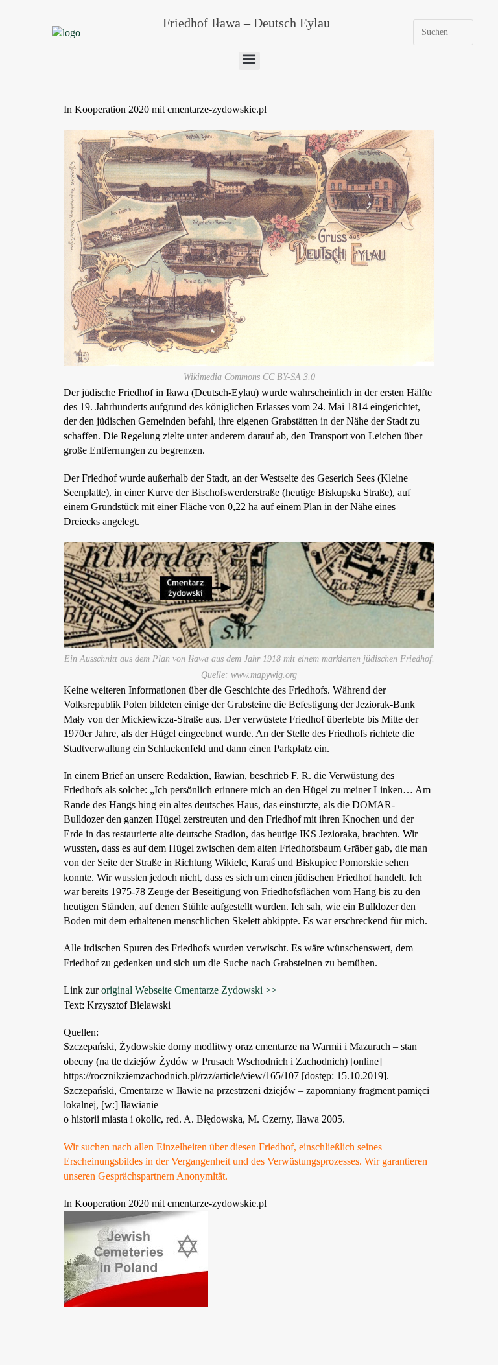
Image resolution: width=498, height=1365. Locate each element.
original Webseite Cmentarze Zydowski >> (189, 990)
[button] (249, 61)
